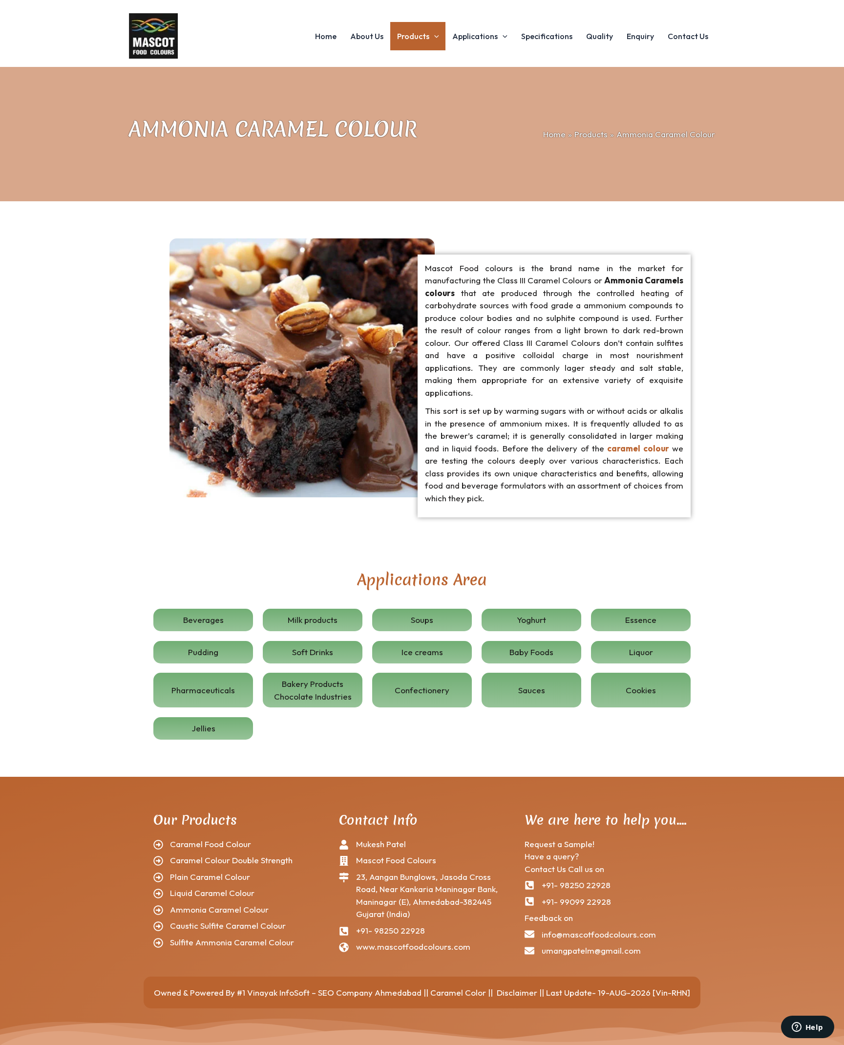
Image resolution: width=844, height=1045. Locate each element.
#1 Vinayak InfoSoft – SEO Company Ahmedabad (329, 992)
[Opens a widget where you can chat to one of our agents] (807, 1028)
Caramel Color (458, 992)
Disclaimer (517, 992)
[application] (434, 36)
